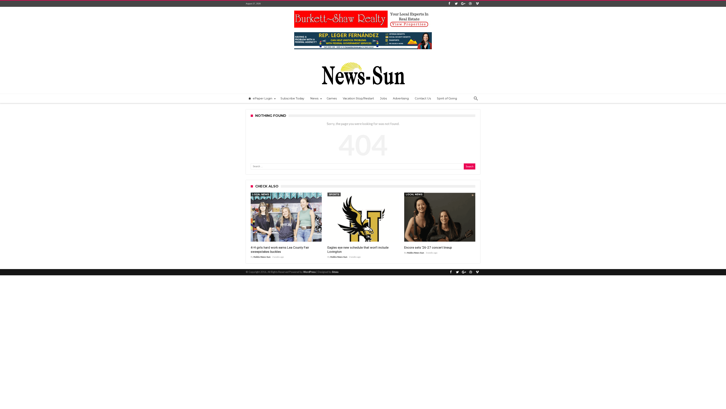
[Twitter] (456, 4)
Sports (334, 194)
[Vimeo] (477, 4)
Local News (260, 194)
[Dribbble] (470, 4)
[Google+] (463, 4)
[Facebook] (449, 4)
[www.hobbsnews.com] (363, 59)
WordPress (309, 271)
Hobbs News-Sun (262, 257)
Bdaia (335, 271)
